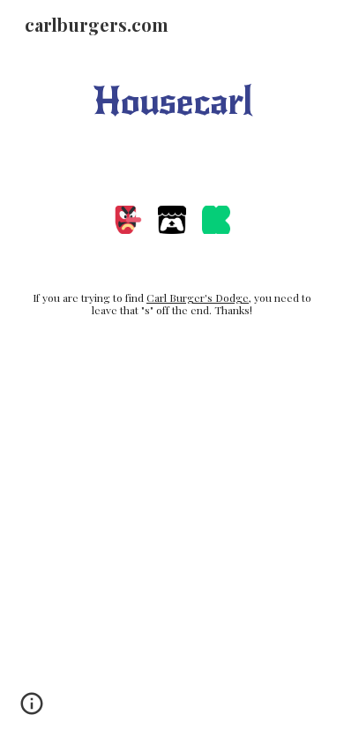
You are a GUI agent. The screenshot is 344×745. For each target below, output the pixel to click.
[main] (172, 101)
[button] (32, 710)
